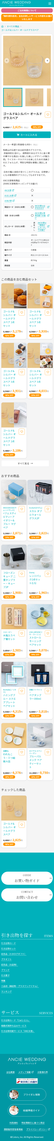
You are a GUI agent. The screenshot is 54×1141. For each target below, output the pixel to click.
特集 (3, 980)
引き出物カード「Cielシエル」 (15, 1020)
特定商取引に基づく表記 (33, 1122)
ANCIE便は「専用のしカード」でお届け (42, 226)
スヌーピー (7, 632)
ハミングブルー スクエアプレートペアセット (9, 700)
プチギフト (6, 959)
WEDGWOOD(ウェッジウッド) (9, 509)
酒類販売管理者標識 (13, 1129)
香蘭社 (6, 751)
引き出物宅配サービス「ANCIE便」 (18, 1030)
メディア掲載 (24, 1072)
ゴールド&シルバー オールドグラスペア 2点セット (9, 318)
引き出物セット (8, 948)
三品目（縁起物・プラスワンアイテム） (20, 986)
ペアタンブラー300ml (35, 696)
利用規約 (13, 1122)
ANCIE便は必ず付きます (40, 207)
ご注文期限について (27, 10)
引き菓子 (5, 975)
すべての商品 (13, 26)
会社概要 (10, 1072)
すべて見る (23, 463)
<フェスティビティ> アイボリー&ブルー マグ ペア (9, 520)
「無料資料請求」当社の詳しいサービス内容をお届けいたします (27, 17)
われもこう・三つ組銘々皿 (9, 757)
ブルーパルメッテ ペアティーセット (35, 761)
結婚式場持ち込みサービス (13, 1025)
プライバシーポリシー (36, 1129)
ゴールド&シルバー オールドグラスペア (20, 29)
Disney (31, 572)
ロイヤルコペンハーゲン (35, 752)
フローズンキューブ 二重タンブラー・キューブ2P (9, 580)
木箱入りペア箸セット (9, 637)
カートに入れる (28, 135)
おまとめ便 (9, 195)
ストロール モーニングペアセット (35, 641)
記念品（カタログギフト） (13, 953)
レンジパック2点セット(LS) (35, 579)
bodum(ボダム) (35, 508)
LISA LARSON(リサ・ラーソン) (35, 633)
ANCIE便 (7, 190)
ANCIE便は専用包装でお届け (40, 215)
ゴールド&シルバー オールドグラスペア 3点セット (35, 318)
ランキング (6, 991)
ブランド (5, 969)
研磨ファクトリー (35, 691)
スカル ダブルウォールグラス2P (35, 514)
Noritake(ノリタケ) (9, 691)
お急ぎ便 (8, 201)
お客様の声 (42, 1072)
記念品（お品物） (9, 964)
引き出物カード (8, 943)
